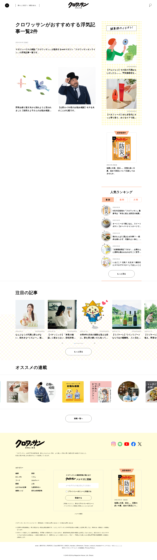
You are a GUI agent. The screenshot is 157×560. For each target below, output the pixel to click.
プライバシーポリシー (86, 503)
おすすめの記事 (20, 487)
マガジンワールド (71, 548)
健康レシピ (19, 491)
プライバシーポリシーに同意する (79, 491)
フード (17, 480)
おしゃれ (18, 477)
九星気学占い (36, 487)
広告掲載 (81, 548)
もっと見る (121, 274)
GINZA (67, 545)
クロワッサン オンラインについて (25, 523)
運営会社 (41, 523)
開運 (17, 484)
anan (36, 545)
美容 (32, 473)
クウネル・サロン (110, 545)
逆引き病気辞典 (36, 491)
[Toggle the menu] (7, 5)
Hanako (72, 545)
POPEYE (50, 545)
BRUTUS (43, 545)
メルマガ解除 (78, 514)
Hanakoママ (100, 545)
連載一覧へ (78, 418)
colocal (92, 545)
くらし (33, 477)
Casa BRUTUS (58, 545)
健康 (17, 473)
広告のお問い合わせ (51, 523)
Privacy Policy (89, 548)
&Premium (79, 545)
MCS (63, 548)
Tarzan (86, 545)
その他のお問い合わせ (66, 523)
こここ (119, 545)
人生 (32, 484)
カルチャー (35, 480)
